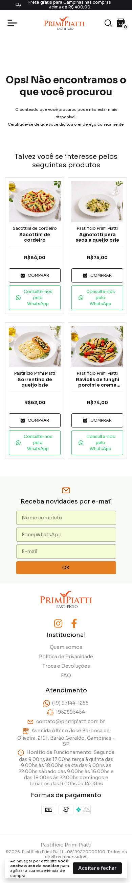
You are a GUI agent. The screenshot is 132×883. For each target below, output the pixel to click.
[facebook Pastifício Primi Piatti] (74, 623)
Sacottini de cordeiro (35, 228)
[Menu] (13, 23)
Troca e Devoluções (66, 666)
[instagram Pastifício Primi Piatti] (58, 623)
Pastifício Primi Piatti (97, 228)
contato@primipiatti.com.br (70, 721)
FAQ (66, 675)
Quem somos (66, 647)
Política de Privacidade (66, 657)
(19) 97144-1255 (70, 703)
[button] (35, 297)
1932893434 (70, 712)
